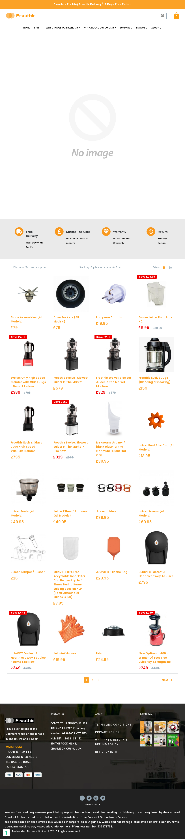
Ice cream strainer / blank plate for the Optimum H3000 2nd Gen (111, 449)
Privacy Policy (107, 732)
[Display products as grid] (164, 267)
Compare (124, 27)
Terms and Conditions (113, 724)
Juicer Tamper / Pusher (28, 572)
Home (26, 27)
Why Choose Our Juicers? (99, 27)
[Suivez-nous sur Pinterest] (102, 798)
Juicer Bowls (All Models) (22, 513)
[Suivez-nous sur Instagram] (95, 798)
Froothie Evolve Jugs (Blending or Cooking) (155, 380)
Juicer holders (106, 511)
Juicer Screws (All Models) (151, 513)
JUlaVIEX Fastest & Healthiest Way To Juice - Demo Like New (28, 657)
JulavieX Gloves (64, 653)
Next (165, 680)
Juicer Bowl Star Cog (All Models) (156, 447)
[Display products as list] (170, 267)
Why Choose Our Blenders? (63, 27)
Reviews (140, 27)
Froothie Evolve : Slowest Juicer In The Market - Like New (113, 382)
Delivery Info (106, 752)
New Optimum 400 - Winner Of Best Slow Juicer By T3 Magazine (155, 657)
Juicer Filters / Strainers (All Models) (70, 513)
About (155, 27)
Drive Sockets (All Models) (66, 319)
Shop (36, 27)
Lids (99, 653)
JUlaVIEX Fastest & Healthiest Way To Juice (156, 574)
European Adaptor (109, 317)
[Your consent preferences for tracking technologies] (6, 832)
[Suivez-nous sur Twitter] (89, 798)
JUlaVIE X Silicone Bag (111, 572)
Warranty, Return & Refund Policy (111, 742)
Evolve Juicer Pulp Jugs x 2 (155, 319)
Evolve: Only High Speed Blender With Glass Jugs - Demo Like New (28, 382)
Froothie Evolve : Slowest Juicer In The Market (71, 380)
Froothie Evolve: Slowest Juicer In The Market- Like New (70, 447)
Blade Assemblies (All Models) (26, 319)
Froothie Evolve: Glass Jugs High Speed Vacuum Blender (26, 447)
